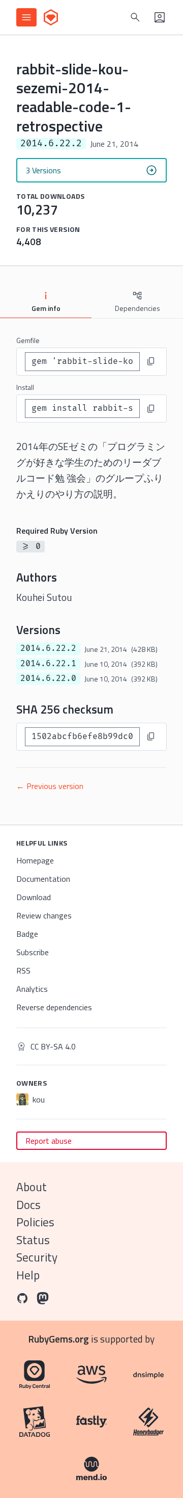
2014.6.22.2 (48, 648)
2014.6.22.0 (48, 678)
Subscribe (32, 952)
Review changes (44, 915)
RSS (23, 970)
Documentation (43, 879)
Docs (28, 1205)
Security (36, 1257)
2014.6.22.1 (48, 664)
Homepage (35, 860)
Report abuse (48, 1141)
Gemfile (28, 340)
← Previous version (49, 786)
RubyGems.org (58, 1338)
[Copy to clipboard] (151, 361)
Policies (35, 1222)
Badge (27, 934)
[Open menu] (26, 17)
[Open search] (135, 17)
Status (33, 1240)
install (25, 387)
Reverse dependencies (54, 1007)
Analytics (32, 989)
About (31, 1187)
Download (33, 897)
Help (28, 1275)
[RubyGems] (51, 17)
